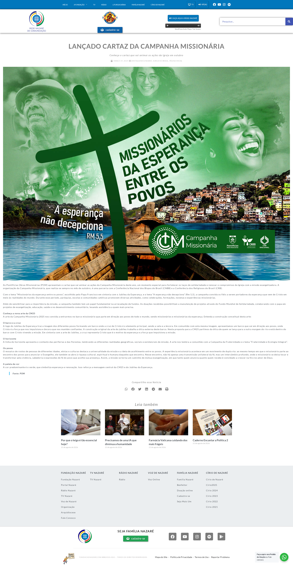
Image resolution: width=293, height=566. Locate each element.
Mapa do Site (161, 557)
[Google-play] (221, 536)
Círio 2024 (212, 490)
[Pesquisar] (289, 21)
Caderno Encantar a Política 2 (210, 440)
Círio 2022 (212, 501)
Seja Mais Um (184, 501)
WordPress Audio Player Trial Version (188, 29)
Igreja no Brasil (160, 61)
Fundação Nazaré (70, 479)
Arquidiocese (68, 512)
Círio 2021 (212, 507)
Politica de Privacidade (181, 557)
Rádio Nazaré (68, 490)
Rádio (104, 5)
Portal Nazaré (68, 485)
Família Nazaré (138, 5)
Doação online (185, 490)
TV (94, 5)
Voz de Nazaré (68, 501)
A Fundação (79, 5)
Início (65, 5)
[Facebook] (214, 4)
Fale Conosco (68, 518)
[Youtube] (219, 4)
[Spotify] (229, 4)
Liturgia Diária (119, 5)
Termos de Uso (202, 557)
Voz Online (154, 479)
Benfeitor (182, 485)
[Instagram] (224, 4)
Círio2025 (211, 485)
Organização (68, 507)
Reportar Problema (220, 557)
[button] (183, 18)
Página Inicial (175, 61)
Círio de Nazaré (158, 5)
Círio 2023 (212, 496)
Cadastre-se (183, 496)
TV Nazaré (66, 496)
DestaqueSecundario (142, 61)
